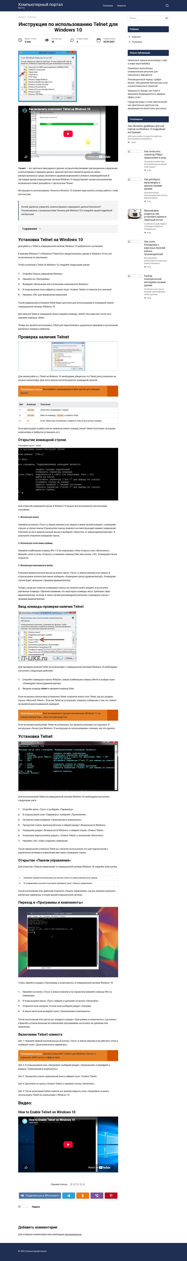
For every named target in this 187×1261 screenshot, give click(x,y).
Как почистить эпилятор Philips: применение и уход (155, 154)
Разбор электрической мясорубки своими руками (155, 281)
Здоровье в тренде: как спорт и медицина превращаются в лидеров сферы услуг (146, 94)
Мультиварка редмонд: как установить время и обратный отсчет (155, 215)
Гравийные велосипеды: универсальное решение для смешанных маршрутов (143, 71)
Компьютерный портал (40, 4)
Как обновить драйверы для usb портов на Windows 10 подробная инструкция (146, 129)
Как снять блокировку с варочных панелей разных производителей (154, 247)
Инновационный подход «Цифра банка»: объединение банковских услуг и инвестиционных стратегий (148, 82)
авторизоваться (73, 1234)
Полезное (108, 5)
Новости (121, 5)
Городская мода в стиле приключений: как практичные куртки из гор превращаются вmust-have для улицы (147, 105)
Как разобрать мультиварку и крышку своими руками (153, 184)
